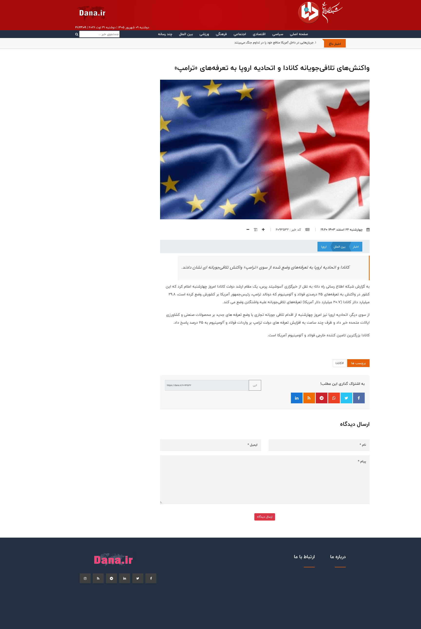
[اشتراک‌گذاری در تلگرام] (321, 398)
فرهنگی (221, 34)
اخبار (356, 246)
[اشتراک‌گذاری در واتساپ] (334, 398)
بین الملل (186, 34)
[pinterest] (111, 578)
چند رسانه (165, 34)
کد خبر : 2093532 (289, 229)
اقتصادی (259, 34)
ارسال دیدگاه (264, 516)
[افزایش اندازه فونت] (261, 229)
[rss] (98, 578)
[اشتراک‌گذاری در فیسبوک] (359, 398)
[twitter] (137, 578)
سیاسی (277, 34)
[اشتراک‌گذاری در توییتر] (346, 398)
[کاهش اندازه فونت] (246, 229)
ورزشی (204, 34)
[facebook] (150, 578)
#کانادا (339, 363)
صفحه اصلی (299, 34)
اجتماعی (240, 34)
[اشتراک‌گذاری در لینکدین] (297, 398)
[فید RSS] (309, 398)
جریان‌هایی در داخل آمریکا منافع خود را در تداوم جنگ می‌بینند (274, 42)
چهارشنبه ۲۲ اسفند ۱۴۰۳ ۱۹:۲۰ (342, 229)
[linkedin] (124, 578)
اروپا (323, 246)
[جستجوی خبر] (97, 34)
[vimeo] (85, 578)
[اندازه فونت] (253, 229)
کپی (255, 385)
